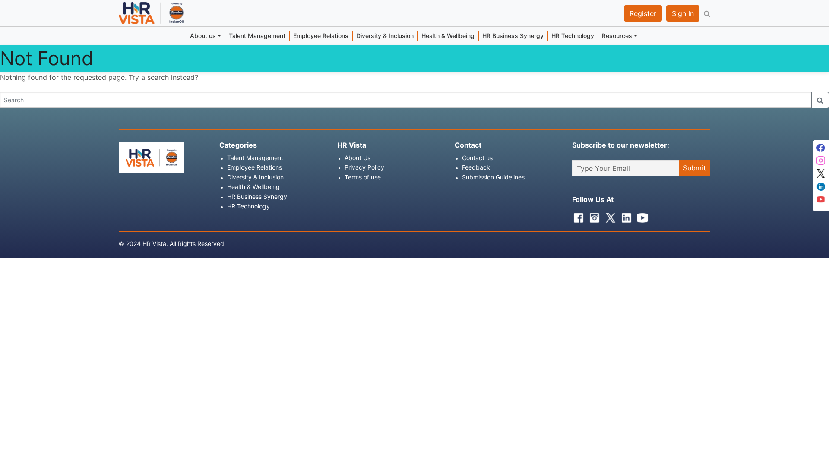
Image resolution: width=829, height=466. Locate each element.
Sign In (683, 13)
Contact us (477, 157)
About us (203, 35)
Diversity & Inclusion (385, 35)
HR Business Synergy (513, 35)
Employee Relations (320, 35)
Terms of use (363, 177)
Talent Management (257, 35)
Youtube (640, 215)
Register (643, 13)
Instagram (592, 215)
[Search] (820, 100)
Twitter (608, 215)
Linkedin (624, 215)
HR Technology (572, 35)
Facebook (576, 215)
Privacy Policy (364, 167)
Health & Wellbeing (448, 35)
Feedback (476, 167)
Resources (617, 35)
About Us (357, 157)
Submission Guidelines (493, 177)
